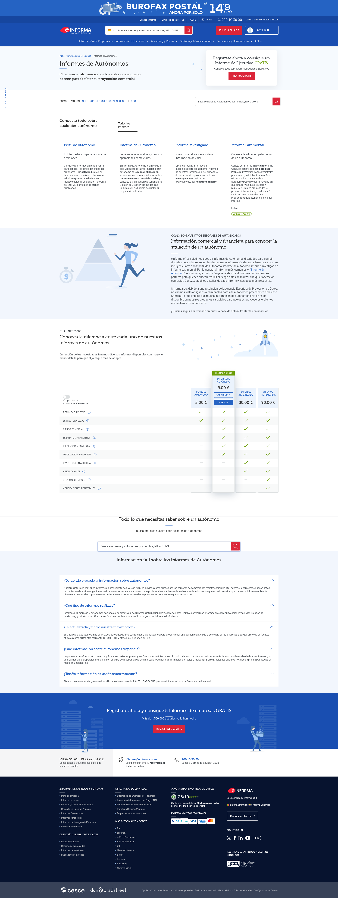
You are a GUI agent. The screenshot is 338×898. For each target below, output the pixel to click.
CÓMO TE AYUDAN (70, 101)
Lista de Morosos (125, 850)
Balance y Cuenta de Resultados (77, 804)
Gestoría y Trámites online (196, 41)
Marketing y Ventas (163, 41)
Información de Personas (130, 41)
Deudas (121, 859)
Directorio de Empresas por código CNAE (137, 800)
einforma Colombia (260, 804)
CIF (118, 845)
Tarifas (208, 19)
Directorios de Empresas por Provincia (136, 795)
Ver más (223, 402)
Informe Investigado (246, 393)
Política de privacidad (205, 890)
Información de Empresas (95, 41)
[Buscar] (188, 30)
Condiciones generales (182, 890)
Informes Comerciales (72, 813)
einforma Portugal (238, 804)
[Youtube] (247, 838)
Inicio (62, 55)
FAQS (133, 101)
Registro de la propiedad (73, 845)
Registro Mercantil (70, 841)
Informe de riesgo (70, 800)
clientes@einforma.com (141, 759)
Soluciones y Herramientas (233, 41)
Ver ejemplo (223, 395)
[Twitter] (229, 838)
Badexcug (122, 863)
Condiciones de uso (159, 890)
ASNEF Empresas (125, 841)
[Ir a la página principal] (77, 30)
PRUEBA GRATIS (229, 30)
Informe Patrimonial (268, 393)
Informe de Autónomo (223, 380)
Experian (121, 832)
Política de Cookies (243, 890)
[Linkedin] (241, 838)
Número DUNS (124, 867)
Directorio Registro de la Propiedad (134, 804)
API (257, 41)
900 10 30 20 (190, 759)
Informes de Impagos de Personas (78, 822)
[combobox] (111, 30)
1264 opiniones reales (208, 803)
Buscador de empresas (72, 854)
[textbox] (111, 30)
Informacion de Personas (79, 55)
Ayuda (193, 19)
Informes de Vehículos (72, 850)
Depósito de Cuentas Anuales (76, 809)
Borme (120, 854)
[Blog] (257, 838)
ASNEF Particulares (126, 837)
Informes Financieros (72, 817)
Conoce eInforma (148, 19)
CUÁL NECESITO (118, 101)
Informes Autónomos (71, 826)
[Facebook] (235, 838)
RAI (119, 828)
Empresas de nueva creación (131, 813)
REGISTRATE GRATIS (169, 728)
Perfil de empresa (70, 795)
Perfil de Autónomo (201, 393)
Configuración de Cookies (266, 890)
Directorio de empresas (173, 19)
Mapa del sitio (224, 890)
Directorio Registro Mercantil (131, 809)
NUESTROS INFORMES (94, 101)
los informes (124, 125)
